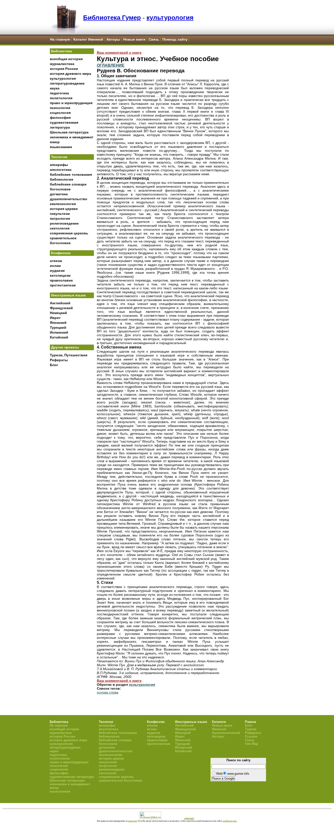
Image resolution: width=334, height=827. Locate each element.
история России (64, 69)
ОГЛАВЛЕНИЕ (110, 65)
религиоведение (64, 223)
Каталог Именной (88, 39)
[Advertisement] (72, 450)
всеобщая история (66, 59)
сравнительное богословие (120, 780)
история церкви (64, 209)
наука (54, 88)
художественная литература (72, 777)
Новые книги (134, 39)
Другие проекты (65, 347)
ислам (55, 266)
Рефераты (59, 360)
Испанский (59, 332)
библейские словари (68, 184)
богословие (60, 189)
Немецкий (58, 313)
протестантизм (63, 285)
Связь (154, 39)
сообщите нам (229, 821)
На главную (60, 39)
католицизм (60, 275)
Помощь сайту (175, 39)
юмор (55, 142)
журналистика (62, 64)
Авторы (113, 39)
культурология (169, 17)
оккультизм (60, 214)
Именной (219, 729)
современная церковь (69, 233)
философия (60, 118)
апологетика (60, 170)
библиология (61, 179)
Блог (54, 365)
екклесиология (63, 204)
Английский (60, 303)
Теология (59, 157)
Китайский (59, 337)
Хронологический (226, 733)
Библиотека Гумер (112, 17)
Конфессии (61, 253)
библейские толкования (71, 174)
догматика (59, 194)
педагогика (59, 93)
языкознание (61, 147)
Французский (61, 308)
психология (60, 108)
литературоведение (67, 83)
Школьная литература (69, 132)
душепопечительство (68, 199)
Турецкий (58, 327)
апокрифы (59, 165)
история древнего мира (70, 74)
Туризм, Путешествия (68, 355)
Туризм (250, 729)
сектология (59, 228)
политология (61, 98)
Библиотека (61, 51)
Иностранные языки (68, 295)
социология (60, 113)
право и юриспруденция (71, 103)
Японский (58, 323)
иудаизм (57, 270)
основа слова (107, 692)
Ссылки (251, 736)
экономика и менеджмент (71, 137)
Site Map (251, 744)
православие (61, 280)
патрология (60, 218)
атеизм (56, 261)
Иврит (55, 318)
